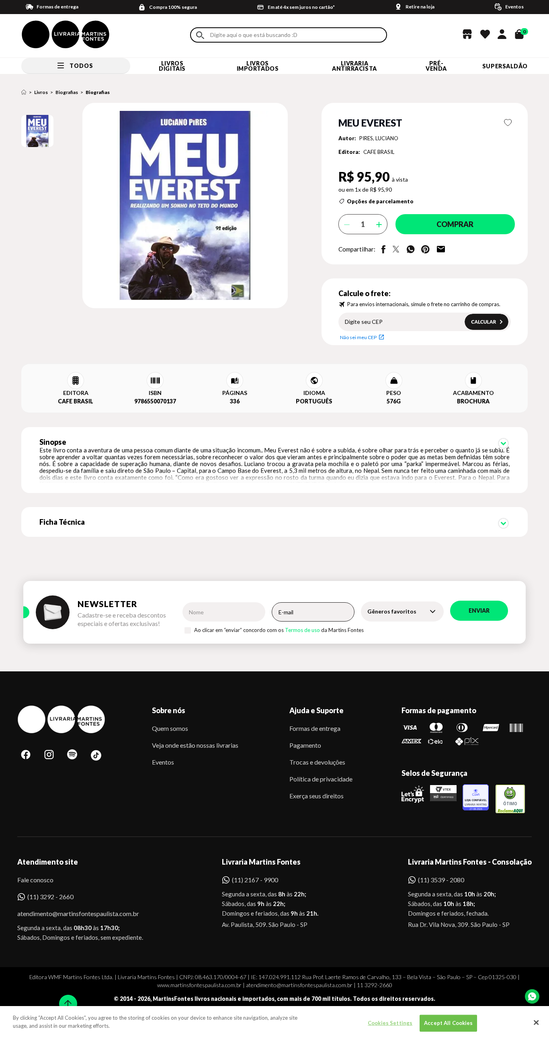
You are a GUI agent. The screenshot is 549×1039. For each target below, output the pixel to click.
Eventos (163, 762)
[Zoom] (37, 131)
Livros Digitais (172, 66)
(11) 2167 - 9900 (255, 880)
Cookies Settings (390, 1023)
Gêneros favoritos (391, 611)
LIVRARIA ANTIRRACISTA (354, 66)
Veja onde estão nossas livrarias (195, 745)
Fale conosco (35, 880)
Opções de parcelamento (380, 201)
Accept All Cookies (448, 1023)
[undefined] (156, 206)
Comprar (454, 224)
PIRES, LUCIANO (378, 138)
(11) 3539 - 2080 (441, 880)
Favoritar (508, 123)
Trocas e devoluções (317, 762)
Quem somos (170, 728)
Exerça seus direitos (316, 796)
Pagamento (305, 745)
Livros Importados (258, 66)
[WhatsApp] (532, 996)
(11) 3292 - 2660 (50, 896)
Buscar (200, 35)
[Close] (536, 1022)
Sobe (65, 998)
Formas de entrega (314, 728)
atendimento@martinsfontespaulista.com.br (71, 913)
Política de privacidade (320, 779)
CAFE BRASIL (378, 152)
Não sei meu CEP (358, 337)
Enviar (479, 610)
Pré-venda (436, 66)
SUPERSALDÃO (505, 66)
